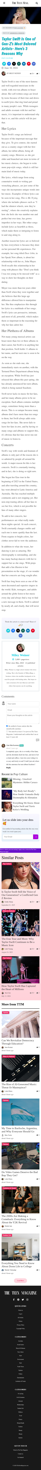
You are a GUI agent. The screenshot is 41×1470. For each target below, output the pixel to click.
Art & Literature (20, 1397)
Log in (20, 1314)
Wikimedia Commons (17, 33)
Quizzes (20, 1437)
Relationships (20, 1404)
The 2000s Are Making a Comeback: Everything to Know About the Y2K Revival (19, 1219)
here (7, 851)
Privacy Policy (20, 1325)
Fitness (20, 1419)
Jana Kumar (9, 1047)
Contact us (20, 1454)
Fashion (20, 1426)
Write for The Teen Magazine (20, 1450)
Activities (20, 1341)
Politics (20, 1374)
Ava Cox (8, 993)
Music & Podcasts (20, 1348)
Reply (8, 768)
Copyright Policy (20, 1328)
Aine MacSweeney (12, 745)
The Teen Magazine (20, 1293)
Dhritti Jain (8, 1226)
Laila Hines (8, 1091)
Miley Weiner (15, 73)
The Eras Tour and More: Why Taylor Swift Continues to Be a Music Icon (18, 942)
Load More (20, 1280)
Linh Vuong (9, 949)
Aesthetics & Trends (20, 1381)
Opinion (21, 1370)
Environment (20, 1359)
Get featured (20, 1457)
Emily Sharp (9, 902)
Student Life (20, 1408)
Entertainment (20, 1377)
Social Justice (20, 1344)
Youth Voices (20, 1366)
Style (20, 1355)
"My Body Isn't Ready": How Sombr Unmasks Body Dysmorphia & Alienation (26, 794)
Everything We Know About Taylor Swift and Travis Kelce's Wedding (26, 806)
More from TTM (13, 1004)
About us (20, 1310)
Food (20, 1415)
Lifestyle (20, 1401)
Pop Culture (18, 28)
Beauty (20, 1430)
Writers (20, 1321)
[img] (4, 3)
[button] (4, 64)
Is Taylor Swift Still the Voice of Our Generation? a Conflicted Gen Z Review (20, 895)
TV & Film (20, 1393)
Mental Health (20, 1423)
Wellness (20, 1412)
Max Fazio (8, 1135)
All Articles (20, 1317)
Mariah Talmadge (10, 1270)
